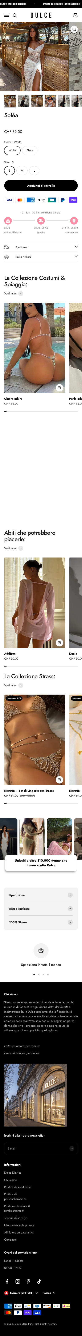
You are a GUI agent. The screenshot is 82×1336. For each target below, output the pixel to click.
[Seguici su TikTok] (39, 1281)
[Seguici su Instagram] (18, 1281)
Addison (10, 653)
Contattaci (10, 1239)
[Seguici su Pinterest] (28, 1281)
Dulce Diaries (12, 1172)
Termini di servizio (15, 1218)
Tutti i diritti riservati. (46, 1324)
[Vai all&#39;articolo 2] (23, 101)
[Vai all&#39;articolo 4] (50, 101)
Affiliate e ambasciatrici (19, 1232)
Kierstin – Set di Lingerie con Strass (29, 791)
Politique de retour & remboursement (17, 1208)
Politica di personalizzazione (15, 1196)
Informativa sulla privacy (19, 1225)
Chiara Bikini (13, 399)
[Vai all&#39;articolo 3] (37, 101)
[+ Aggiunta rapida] (59, 388)
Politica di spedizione (17, 1187)
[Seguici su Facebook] (7, 1281)
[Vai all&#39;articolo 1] (10, 101)
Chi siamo (10, 1180)
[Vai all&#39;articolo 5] (64, 101)
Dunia (73, 653)
